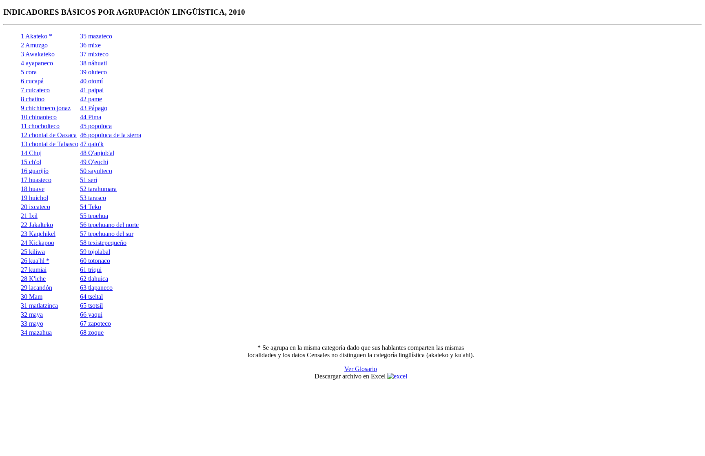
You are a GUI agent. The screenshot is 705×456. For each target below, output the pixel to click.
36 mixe (90, 45)
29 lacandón (36, 287)
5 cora (29, 72)
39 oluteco (93, 72)
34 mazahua (36, 332)
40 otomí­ (91, 81)
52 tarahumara (98, 188)
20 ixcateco (35, 206)
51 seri (88, 179)
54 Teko (90, 206)
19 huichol (34, 197)
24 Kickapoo (37, 242)
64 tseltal (91, 296)
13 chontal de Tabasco (49, 143)
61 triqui (91, 269)
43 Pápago (93, 108)
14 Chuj (31, 152)
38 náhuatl (93, 63)
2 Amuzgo (34, 45)
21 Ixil (29, 215)
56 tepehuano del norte (109, 224)
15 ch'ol (31, 161)
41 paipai (92, 90)
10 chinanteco (39, 116)
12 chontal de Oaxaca (49, 134)
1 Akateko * (36, 36)
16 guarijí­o (35, 170)
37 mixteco (94, 54)
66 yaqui (91, 314)
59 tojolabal (95, 251)
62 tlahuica (94, 278)
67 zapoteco (95, 323)
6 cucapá (32, 81)
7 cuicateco (35, 90)
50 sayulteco (96, 170)
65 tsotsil (91, 305)
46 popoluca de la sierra (110, 134)
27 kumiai (34, 269)
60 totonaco (95, 260)
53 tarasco (93, 197)
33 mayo (32, 323)
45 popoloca (96, 125)
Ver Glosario (360, 368)
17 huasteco (36, 179)
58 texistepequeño (103, 242)
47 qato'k (92, 143)
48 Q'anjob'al (97, 152)
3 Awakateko (38, 54)
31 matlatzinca (39, 305)
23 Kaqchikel (38, 233)
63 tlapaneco (96, 287)
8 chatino (32, 99)
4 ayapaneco (37, 63)
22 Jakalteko (37, 224)
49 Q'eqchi (94, 161)
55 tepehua (94, 215)
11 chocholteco (40, 125)
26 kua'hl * (35, 260)
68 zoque (92, 332)
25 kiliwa (33, 251)
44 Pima (90, 116)
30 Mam (31, 296)
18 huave (32, 188)
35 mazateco (96, 36)
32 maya (32, 314)
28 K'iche (33, 278)
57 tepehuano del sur (106, 233)
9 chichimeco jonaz (46, 108)
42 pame (91, 99)
